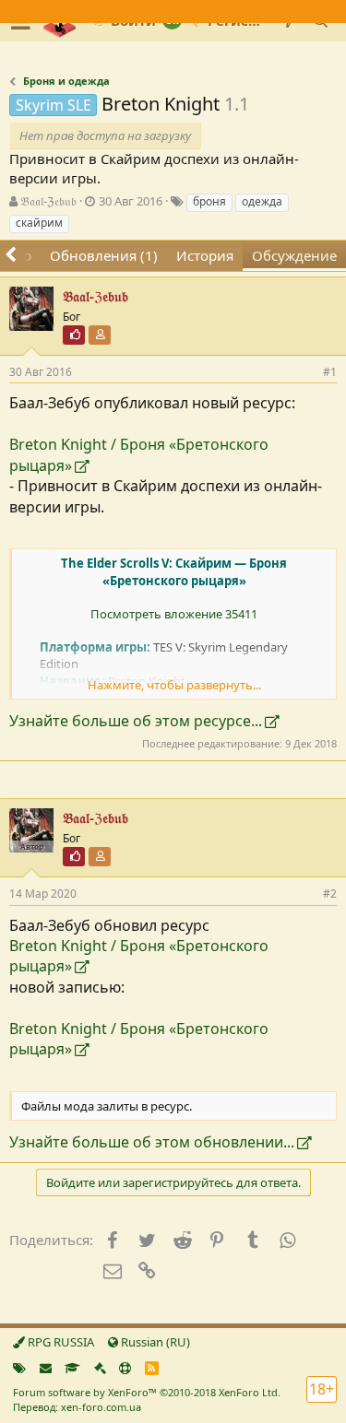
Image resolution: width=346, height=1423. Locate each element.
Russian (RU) (154, 1342)
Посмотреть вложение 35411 (173, 614)
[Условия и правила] (72, 1368)
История (204, 255)
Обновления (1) (104, 255)
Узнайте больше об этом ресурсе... (135, 721)
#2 (330, 893)
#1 (330, 372)
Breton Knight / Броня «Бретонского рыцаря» (138, 454)
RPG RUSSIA (59, 1342)
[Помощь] (125, 1368)
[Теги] (19, 1368)
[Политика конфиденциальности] (100, 1368)
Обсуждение (294, 255)
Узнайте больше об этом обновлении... (151, 1142)
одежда (262, 201)
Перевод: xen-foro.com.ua (77, 1407)
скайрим (39, 222)
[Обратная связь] (45, 1368)
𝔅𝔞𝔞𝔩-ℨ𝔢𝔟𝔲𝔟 (48, 201)
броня (209, 201)
